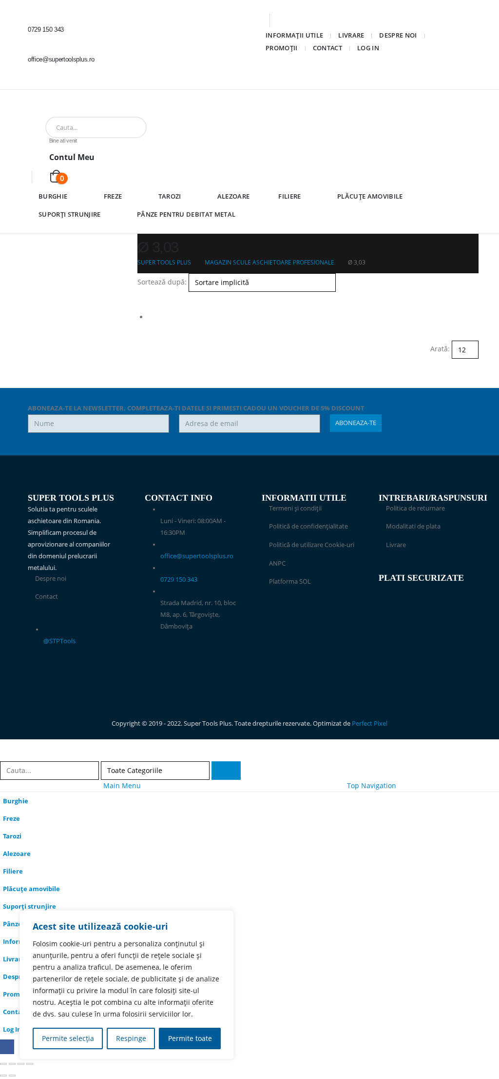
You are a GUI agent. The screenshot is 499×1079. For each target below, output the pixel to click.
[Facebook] (42, 79)
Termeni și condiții (295, 508)
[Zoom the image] (308, 614)
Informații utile (294, 35)
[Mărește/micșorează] (3, 1064)
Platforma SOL (290, 581)
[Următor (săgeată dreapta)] (12, 1076)
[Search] (157, 127)
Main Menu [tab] (122, 785)
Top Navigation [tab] (371, 785)
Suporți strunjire (69, 214)
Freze (113, 196)
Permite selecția (68, 1038)
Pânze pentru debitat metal (186, 214)
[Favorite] (44, 176)
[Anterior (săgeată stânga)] (3, 1076)
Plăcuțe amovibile (370, 196)
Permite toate (190, 1038)
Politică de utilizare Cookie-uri (311, 545)
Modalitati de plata (413, 526)
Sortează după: (162, 281)
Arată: (440, 348)
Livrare (351, 35)
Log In (368, 47)
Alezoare (233, 196)
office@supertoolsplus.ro (196, 556)
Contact (327, 47)
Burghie (52, 196)
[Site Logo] (59, 109)
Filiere (289, 196)
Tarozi (169, 196)
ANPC (277, 563)
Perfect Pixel (369, 723)
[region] (126, 984)
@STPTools (59, 641)
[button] (141, 297)
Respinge (131, 1038)
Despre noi (398, 35)
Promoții (282, 47)
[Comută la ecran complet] (12, 1064)
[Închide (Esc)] (29, 1064)
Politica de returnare (415, 508)
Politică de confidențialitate (308, 526)
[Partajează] (21, 1064)
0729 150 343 (178, 579)
